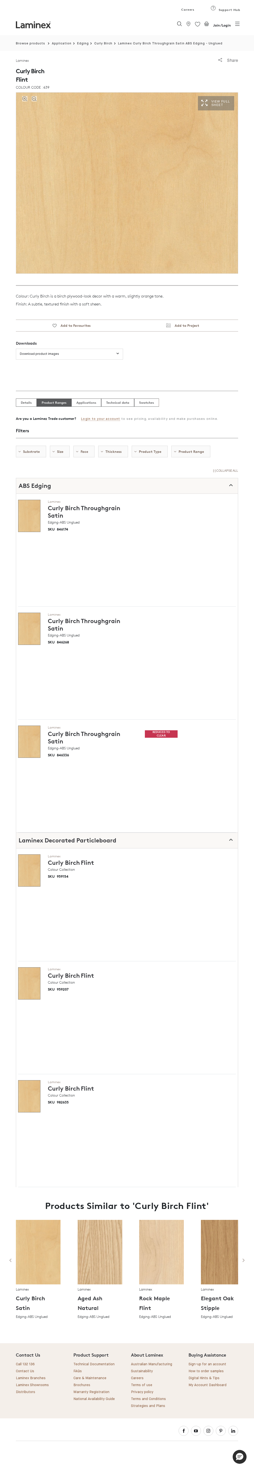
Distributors (25, 1392)
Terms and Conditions (148, 1399)
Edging (83, 43)
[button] (240, 1457)
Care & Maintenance (89, 1378)
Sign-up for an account (207, 1364)
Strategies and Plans (148, 1406)
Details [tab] (26, 402)
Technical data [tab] (117, 402)
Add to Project (185, 325)
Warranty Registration (91, 1392)
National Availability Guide (94, 1399)
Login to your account (100, 419)
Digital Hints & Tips (204, 1378)
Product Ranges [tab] (54, 402)
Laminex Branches (31, 1378)
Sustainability (142, 1371)
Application (61, 43)
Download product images (39, 354)
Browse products (30, 43)
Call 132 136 (25, 1364)
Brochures (81, 1385)
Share (232, 60)
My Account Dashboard (207, 1385)
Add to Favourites (74, 325)
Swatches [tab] (146, 402)
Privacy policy (142, 1392)
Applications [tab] (86, 402)
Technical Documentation (94, 1364)
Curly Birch (103, 43)
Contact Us (25, 1371)
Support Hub (229, 10)
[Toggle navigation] (237, 25)
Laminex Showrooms (32, 1385)
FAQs (77, 1371)
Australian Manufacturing (151, 1364)
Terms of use (141, 1385)
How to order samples (206, 1371)
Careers (187, 9)
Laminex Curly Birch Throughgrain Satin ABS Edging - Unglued (170, 43)
